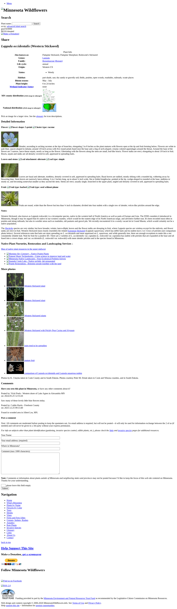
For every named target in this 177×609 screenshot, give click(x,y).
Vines (9, 515)
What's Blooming (14, 503)
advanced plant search (16, 26)
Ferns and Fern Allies (16, 518)
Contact (10, 537)
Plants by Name (13, 505)
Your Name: (6, 435)
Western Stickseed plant (34, 286)
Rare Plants (12, 525)
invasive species (125, 430)
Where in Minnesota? (10, 446)
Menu (9, 3)
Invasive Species (14, 528)
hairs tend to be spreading (35, 345)
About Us (11, 535)
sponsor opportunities (45, 605)
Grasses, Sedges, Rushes (17, 520)
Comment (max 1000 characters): (15, 451)
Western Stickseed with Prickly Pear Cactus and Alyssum (49, 330)
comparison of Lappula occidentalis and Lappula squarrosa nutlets (53, 373)
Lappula (46, 58)
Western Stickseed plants (35, 315)
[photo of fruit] (9, 205)
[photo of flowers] (9, 146)
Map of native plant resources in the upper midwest (23, 249)
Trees (9, 510)
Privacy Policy (94, 603)
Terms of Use (78, 603)
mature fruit (29, 360)
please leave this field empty (18, 485)
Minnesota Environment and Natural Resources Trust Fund (69, 598)
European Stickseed (76, 231)
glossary (39, 116)
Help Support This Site (17, 548)
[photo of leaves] (9, 176)
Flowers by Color (14, 508)
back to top (6, 542)
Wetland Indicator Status (21, 87)
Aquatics (10, 523)
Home (9, 500)
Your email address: (9, 440)
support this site (12, 605)
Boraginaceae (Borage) (52, 61)
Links (9, 532)
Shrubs (10, 513)
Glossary (10, 530)
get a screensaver (31, 554)
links (112, 430)
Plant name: (6, 23)
